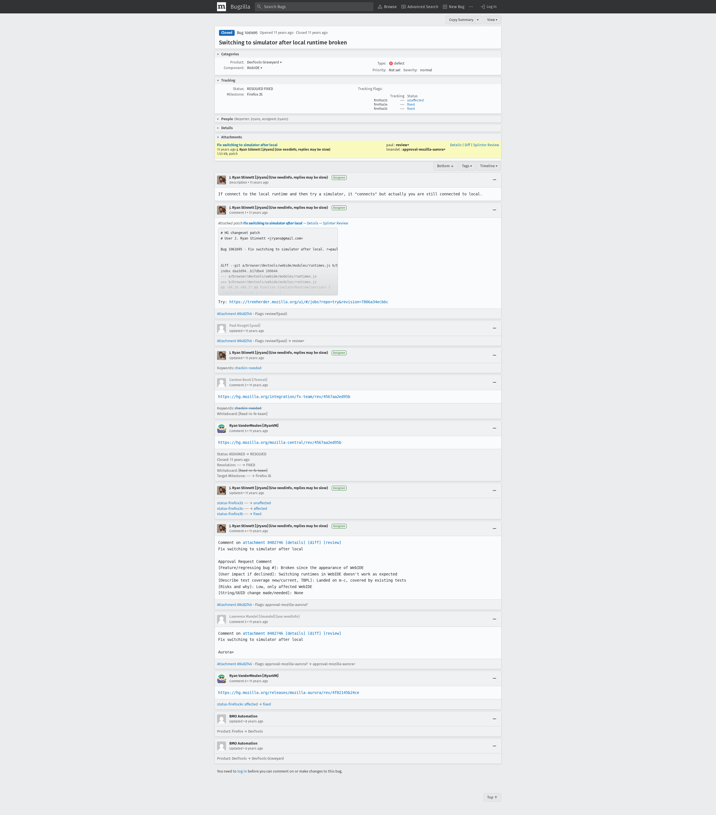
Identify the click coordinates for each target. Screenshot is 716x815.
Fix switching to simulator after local (247, 145)
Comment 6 (237, 681)
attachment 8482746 (263, 542)
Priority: (379, 70)
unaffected (415, 100)
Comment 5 (237, 622)
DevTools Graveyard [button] (264, 62)
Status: (238, 89)
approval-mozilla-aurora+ (424, 149)
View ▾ (492, 20)
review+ (402, 145)
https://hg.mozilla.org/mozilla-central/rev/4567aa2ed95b (279, 442)
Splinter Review (486, 145)
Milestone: (235, 94)
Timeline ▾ (489, 166)
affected (260, 508)
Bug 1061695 (247, 32)
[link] (278, 261)
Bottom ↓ (445, 166)
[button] (488, 6)
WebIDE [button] (254, 68)
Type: (382, 63)
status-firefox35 (229, 514)
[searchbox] (314, 6)
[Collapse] (494, 180)
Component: (234, 68)
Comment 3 (237, 431)
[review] (332, 542)
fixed (411, 104)
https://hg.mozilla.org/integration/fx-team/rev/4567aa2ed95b (284, 396)
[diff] (314, 542)
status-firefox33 (229, 503)
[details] (295, 542)
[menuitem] (387, 6)
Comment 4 (237, 531)
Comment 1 (237, 213)
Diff (467, 145)
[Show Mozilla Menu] (221, 6)
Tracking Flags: (370, 89)
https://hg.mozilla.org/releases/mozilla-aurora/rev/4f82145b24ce (288, 692)
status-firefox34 (230, 508)
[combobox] (314, 6)
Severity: (410, 70)
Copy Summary (461, 20)
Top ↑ (492, 797)
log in (242, 771)
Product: (237, 62)
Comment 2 (237, 385)
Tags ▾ (467, 166)
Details (455, 145)
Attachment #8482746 (234, 314)
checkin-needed (248, 368)
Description (238, 182)
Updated (235, 331)
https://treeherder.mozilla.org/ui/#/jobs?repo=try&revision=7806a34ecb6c (308, 302)
